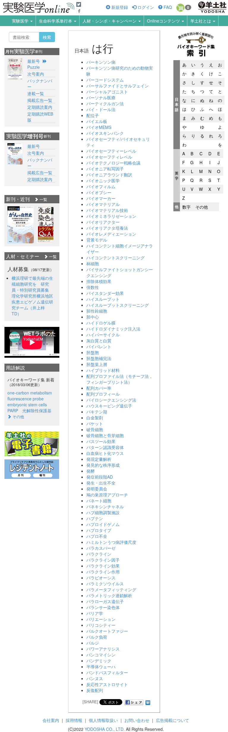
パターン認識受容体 (105, 447)
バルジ (92, 643)
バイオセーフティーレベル (111, 151)
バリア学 (94, 613)
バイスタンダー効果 (105, 293)
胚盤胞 (92, 352)
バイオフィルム (100, 186)
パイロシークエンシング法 (111, 400)
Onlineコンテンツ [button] (164, 21)
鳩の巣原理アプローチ (107, 495)
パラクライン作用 (103, 572)
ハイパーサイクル (103, 335)
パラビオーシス (100, 578)
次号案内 (35, 74)
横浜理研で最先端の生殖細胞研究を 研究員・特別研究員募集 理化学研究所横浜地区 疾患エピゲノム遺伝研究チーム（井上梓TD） (34, 296)
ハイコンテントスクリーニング (115, 257)
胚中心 (92, 317)
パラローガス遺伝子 (105, 601)
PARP (12, 410)
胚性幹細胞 (96, 311)
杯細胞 (92, 263)
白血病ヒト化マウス (105, 453)
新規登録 (119, 7)
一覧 (42, 199)
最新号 (33, 61)
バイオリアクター (103, 222)
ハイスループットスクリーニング (117, 305)
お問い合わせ (136, 720)
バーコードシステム (105, 80)
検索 (47, 37)
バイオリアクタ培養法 (107, 228)
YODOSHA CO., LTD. (105, 729)
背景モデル (96, 240)
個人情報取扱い (103, 720)
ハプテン (94, 518)
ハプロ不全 (96, 536)
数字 (186, 207)
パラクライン (98, 554)
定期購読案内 (39, 107)
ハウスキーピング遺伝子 (109, 406)
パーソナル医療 (100, 97)
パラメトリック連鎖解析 (109, 595)
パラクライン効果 (103, 566)
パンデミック (98, 661)
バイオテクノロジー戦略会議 (113, 163)
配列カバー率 (98, 388)
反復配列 (94, 690)
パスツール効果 (100, 441)
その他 (201, 207)
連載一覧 (35, 93)
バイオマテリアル (103, 204)
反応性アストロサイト (107, 684)
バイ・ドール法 (100, 109)
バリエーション (100, 619)
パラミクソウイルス (105, 583)
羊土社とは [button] (201, 21)
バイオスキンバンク (105, 133)
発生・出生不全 (100, 483)
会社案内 (50, 720)
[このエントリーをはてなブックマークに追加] (147, 701)
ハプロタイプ (98, 530)
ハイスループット (103, 299)
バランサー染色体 (103, 607)
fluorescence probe (25, 399)
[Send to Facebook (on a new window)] (134, 702)
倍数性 (92, 287)
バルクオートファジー (107, 631)
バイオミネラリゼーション (111, 216)
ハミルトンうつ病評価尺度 (111, 542)
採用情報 (74, 720)
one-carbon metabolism (29, 393)
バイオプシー (98, 192)
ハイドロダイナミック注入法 (113, 329)
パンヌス (94, 678)
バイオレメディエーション (111, 234)
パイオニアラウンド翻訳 (109, 175)
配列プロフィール (103, 394)
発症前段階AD (99, 477)
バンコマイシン (100, 655)
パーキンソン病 (100, 62)
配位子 (92, 115)
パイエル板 (96, 121)
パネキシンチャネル (105, 506)
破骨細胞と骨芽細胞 (105, 435)
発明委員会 (96, 489)
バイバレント (98, 346)
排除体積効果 (98, 281)
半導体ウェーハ (100, 666)
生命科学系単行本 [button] (56, 21)
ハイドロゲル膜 (100, 323)
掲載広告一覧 (39, 100)
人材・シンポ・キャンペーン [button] (110, 21)
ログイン (145, 7)
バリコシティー (100, 625)
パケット (94, 423)
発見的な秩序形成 (103, 465)
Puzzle (33, 67)
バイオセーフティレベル (109, 157)
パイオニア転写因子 (105, 169)
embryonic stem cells (27, 404)
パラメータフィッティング (111, 589)
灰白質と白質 (98, 340)
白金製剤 (94, 418)
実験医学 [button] (21, 21)
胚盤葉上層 (96, 364)
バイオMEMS (98, 127)
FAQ (167, 7)
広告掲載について (172, 720)
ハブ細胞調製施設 (103, 512)
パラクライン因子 (103, 560)
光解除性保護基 (36, 410)
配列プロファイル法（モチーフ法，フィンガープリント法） (119, 379)
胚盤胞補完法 (98, 358)
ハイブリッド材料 (103, 370)
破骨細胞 (94, 429)
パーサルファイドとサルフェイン (117, 86)
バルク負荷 (96, 637)
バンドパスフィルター (107, 672)
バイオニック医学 (103, 180)
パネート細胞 (98, 501)
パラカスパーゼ (100, 548)
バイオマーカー (100, 198)
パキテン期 (96, 412)
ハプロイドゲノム (103, 524)
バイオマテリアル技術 (107, 210)
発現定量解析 (98, 459)
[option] (20, 224)
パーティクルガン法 (105, 103)
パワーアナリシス (103, 649)
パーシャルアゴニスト (107, 92)
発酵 (90, 471)
